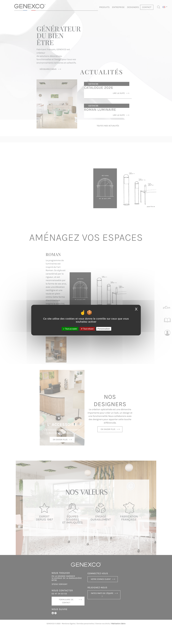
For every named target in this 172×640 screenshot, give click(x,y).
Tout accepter (71, 329)
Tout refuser (88, 329)
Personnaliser (103, 329)
